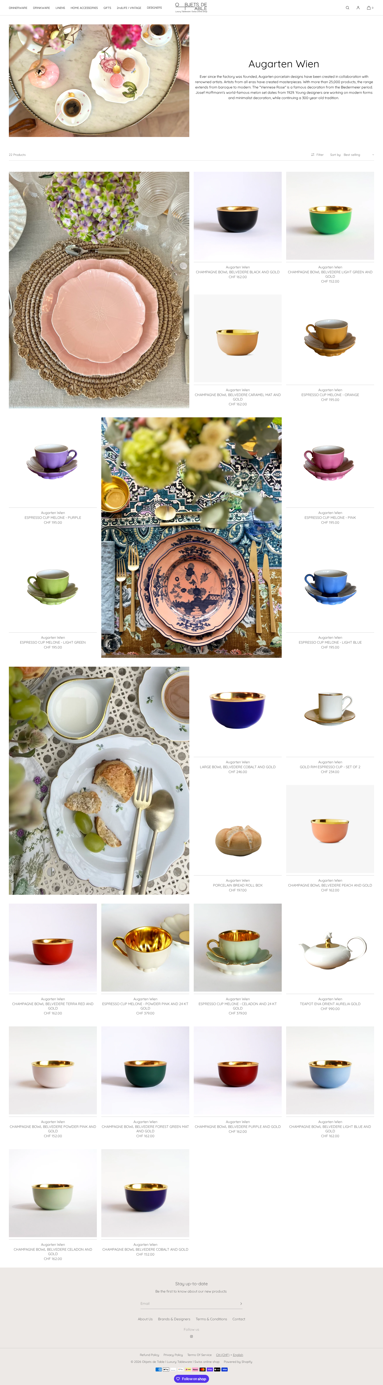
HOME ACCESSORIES (84, 8)
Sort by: (335, 155)
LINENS (60, 8)
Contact (239, 1319)
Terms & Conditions (211, 1319)
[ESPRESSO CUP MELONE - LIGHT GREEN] (53, 586)
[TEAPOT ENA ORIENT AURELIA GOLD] (330, 948)
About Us (145, 1319)
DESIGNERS (154, 7)
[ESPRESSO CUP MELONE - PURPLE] (53, 461)
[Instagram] (191, 1336)
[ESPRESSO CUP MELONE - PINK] (330, 461)
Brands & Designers (174, 1319)
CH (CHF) (222, 1355)
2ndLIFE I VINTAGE (129, 8)
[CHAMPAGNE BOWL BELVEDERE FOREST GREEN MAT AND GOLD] (145, 1070)
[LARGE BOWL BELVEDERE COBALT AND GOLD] (238, 711)
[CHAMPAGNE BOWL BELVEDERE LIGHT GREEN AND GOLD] (330, 216)
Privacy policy (173, 1355)
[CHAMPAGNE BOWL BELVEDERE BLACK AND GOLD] (238, 216)
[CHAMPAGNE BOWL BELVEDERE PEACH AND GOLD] (330, 829)
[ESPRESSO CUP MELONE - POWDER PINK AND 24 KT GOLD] (145, 948)
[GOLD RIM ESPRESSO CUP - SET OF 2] (330, 711)
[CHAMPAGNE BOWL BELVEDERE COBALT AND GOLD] (145, 1193)
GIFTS (107, 8)
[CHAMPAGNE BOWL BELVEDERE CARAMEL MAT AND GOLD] (238, 339)
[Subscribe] (236, 1303)
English (238, 1355)
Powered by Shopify (238, 1362)
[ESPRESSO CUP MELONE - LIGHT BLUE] (330, 586)
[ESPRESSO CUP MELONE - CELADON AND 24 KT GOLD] (238, 948)
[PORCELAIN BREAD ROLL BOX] (238, 829)
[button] (347, 7)
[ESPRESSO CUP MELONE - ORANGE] (330, 339)
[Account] (358, 7)
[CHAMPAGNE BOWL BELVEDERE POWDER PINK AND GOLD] (53, 1070)
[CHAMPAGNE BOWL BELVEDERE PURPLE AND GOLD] (238, 1070)
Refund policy (149, 1355)
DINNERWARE (18, 8)
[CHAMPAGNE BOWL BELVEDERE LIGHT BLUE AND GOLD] (330, 1070)
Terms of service (199, 1355)
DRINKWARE (41, 8)
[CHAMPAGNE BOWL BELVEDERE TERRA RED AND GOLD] (53, 948)
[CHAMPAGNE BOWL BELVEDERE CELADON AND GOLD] (53, 1193)
